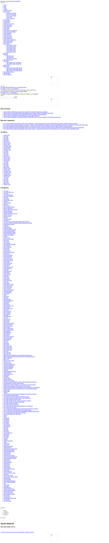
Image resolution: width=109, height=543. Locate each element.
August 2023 (7, 176)
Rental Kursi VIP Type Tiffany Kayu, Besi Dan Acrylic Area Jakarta (20, 384)
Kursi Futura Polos (8, 255)
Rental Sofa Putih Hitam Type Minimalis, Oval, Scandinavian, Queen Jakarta (22, 387)
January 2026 (7, 144)
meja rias (6, 342)
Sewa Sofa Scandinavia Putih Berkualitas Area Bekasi (16, 124)
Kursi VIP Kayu (7, 288)
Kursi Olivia (6, 265)
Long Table (6, 293)
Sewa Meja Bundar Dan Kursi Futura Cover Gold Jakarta (17, 398)
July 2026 (6, 136)
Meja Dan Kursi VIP (8, 305)
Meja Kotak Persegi (8, 324)
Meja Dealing (7, 307)
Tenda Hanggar (7, 452)
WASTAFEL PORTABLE (10, 498)
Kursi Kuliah (7, 261)
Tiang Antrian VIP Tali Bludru (11, 477)
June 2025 (6, 152)
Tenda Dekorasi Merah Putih (10, 448)
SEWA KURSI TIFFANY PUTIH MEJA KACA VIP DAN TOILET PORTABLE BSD (58, 128)
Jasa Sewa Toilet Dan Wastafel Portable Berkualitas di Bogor (18, 223)
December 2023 (7, 171)
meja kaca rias (7, 319)
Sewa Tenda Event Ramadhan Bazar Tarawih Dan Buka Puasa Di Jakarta (21, 408)
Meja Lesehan (7, 327)
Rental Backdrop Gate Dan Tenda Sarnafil (13, 383)
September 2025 (7, 149)
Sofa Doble (6, 419)
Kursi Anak (6, 241)
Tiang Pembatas (7, 479)
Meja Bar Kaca (7, 299)
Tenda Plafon (7, 463)
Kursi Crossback (7, 247)
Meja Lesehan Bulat (8, 328)
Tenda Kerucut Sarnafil (9, 455)
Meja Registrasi (7, 339)
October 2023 (7, 173)
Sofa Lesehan (7, 424)
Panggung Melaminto (9, 366)
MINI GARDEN (8, 358)
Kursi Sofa (6, 276)
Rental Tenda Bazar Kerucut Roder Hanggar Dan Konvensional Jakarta (20, 388)
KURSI (5, 236)
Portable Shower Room (9, 380)
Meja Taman (6, 344)
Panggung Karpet (8, 363)
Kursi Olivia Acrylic (8, 267)
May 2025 (6, 153)
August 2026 (7, 135)
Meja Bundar (7, 304)
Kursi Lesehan (7, 264)
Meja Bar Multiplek (8, 300)
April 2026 (6, 140)
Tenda (5, 442)
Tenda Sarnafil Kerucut (9, 468)
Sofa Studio (6, 435)
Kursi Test (6, 281)
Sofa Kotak (6, 423)
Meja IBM (6, 315)
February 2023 (7, 184)
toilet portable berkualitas (9, 490)
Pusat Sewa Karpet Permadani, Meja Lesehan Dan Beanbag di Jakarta (20, 382)
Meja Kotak (6, 321)
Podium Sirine (7, 378)
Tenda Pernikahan (8, 462)
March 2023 (6, 183)
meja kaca (6, 317)
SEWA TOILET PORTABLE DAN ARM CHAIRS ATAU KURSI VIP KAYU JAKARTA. (26, 111)
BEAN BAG (7, 205)
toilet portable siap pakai (9, 494)
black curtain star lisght (9, 207)
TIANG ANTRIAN (8, 475)
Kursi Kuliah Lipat (8, 263)
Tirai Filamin (7, 485)
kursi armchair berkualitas (10, 244)
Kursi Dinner (7, 248)
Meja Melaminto (7, 332)
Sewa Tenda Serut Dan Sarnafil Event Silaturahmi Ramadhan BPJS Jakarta (21, 411)
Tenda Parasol (7, 459)
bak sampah (6, 199)
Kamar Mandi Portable (9, 224)
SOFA (5, 416)
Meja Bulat (6, 303)
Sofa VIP (6, 438)
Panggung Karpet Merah (9, 364)
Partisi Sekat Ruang (8, 374)
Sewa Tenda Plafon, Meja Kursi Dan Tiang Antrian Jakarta (17, 410)
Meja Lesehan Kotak (8, 329)
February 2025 (7, 157)
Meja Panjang (7, 334)
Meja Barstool (7, 301)
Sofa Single (6, 434)
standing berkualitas (8, 440)
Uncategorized (7, 497)
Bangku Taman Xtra (8, 200)
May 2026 (6, 139)
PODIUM (6, 376)
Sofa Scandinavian (8, 432)
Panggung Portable (8, 368)
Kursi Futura (6, 253)
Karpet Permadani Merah (9, 232)
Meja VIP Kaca (7, 352)
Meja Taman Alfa (8, 347)
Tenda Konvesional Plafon (10, 458)
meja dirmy (6, 309)
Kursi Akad (6, 240)
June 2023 (6, 179)
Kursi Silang (6, 275)
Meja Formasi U (7, 311)
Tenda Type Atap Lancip (9, 473)
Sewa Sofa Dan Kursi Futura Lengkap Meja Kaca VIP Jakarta (18, 406)
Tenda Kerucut (7, 454)
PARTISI (6, 370)
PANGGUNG (7, 362)
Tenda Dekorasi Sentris (9, 451)
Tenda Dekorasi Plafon (9, 450)
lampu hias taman (8, 291)
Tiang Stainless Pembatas (9, 481)
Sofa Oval (6, 427)
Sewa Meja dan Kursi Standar (11, 403)
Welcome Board (7, 501)
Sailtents (5, 392)
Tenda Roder (7, 466)
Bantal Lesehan (7, 203)
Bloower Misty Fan (8, 208)
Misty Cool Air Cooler (9, 360)
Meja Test (6, 351)
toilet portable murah (8, 493)
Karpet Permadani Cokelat (10, 229)
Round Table (7, 390)
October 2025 (7, 148)
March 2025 (6, 156)
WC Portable (7, 499)
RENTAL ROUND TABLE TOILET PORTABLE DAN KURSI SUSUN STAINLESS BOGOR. (60, 127)
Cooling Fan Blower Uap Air (10, 213)
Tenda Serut (6, 470)
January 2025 (7, 159)
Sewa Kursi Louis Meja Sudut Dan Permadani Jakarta (16, 396)
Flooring (6, 217)
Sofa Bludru (6, 418)
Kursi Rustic (6, 272)
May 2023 (6, 180)
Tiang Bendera (7, 478)
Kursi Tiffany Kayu (8, 285)
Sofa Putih (6, 430)
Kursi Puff (6, 269)
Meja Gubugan (7, 312)
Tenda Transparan (8, 471)
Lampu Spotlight (7, 292)
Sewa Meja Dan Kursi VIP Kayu (11, 404)
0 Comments (15, 88)
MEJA (5, 295)
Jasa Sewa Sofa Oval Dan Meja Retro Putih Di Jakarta (16, 221)
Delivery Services (8, 215)
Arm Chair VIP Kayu (9, 196)
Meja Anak (6, 296)
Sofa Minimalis (7, 426)
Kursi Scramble (7, 273)
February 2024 (7, 168)
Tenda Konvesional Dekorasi (10, 456)
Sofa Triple (6, 436)
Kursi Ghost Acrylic (8, 259)
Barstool (5, 204)
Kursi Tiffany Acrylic (9, 284)
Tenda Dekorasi (7, 447)
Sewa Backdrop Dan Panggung (11, 395)
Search (2, 95)
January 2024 (7, 169)
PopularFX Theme (29, 532)
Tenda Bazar (6, 443)
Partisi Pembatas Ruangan (10, 371)
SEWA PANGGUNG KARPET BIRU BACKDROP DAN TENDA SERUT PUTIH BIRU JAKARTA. (29, 113)
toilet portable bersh (8, 491)
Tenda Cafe (6, 444)
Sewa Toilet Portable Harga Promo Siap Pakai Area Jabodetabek (19, 123)
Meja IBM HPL (7, 316)
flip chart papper (7, 216)
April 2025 (6, 155)
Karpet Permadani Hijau (9, 231)
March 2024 (6, 167)
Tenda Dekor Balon (8, 446)
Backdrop (6, 197)
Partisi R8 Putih (7, 372)
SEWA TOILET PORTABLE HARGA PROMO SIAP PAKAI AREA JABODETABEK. (25, 114)
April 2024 (6, 165)
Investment (6, 220)
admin (3, 88)
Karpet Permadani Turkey (10, 233)
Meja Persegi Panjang (9, 336)
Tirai (5, 483)
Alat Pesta (6, 193)
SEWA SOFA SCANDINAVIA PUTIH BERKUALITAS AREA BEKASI (21, 116)
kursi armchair (7, 243)
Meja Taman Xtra (8, 350)
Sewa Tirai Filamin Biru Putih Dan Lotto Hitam (15, 412)
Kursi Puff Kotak (8, 271)
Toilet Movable (7, 487)
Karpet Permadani (8, 228)
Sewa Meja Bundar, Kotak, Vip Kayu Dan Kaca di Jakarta (17, 400)
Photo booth (6, 375)
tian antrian (6, 474)
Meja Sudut (6, 343)
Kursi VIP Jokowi (8, 287)
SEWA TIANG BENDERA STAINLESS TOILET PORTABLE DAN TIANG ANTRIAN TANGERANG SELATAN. (32, 117)
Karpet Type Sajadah (8, 235)
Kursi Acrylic (7, 237)
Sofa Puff (6, 428)
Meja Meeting (7, 331)
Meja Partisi (6, 335)
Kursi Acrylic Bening (9, 239)
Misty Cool (6, 359)
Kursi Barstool (7, 245)
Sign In (5, 415)
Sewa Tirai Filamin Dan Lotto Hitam (12, 414)
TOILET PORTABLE (9, 489)
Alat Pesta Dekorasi (8, 195)
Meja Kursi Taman (8, 325)
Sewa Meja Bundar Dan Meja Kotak (12, 399)
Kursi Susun (6, 277)
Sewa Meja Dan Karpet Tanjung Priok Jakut (14, 402)
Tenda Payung (7, 460)
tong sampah (6, 495)
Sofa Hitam (6, 422)
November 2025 (7, 147)
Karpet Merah (7, 227)
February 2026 (7, 143)
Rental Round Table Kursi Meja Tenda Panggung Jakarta (17, 386)
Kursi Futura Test (8, 257)
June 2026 (6, 137)
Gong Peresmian (7, 219)
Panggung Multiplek (8, 367)
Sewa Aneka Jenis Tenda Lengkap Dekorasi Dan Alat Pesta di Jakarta (20, 394)
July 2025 (6, 151)
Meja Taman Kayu (8, 348)
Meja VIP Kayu (7, 354)
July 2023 (6, 178)
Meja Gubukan (7, 313)
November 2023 (7, 172)
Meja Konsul (7, 320)
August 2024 (7, 160)
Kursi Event (6, 249)
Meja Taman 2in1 (8, 346)
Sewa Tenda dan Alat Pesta (10, 407)
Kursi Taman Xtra (8, 280)
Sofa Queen (6, 431)
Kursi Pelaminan (7, 268)
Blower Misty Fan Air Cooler (10, 209)
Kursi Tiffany (7, 283)
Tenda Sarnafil (7, 467)
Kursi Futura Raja (8, 256)
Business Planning (8, 211)
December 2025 (7, 145)
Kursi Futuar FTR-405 (9, 252)
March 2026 (6, 141)
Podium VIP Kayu (8, 379)
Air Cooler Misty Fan (9, 192)
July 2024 (6, 161)
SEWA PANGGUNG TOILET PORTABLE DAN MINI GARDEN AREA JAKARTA (56, 123)
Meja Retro (6, 340)
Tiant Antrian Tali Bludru (9, 482)
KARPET (6, 225)
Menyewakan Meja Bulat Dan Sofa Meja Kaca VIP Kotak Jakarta (19, 356)
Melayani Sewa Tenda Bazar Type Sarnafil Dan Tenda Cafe (18, 355)
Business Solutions (8, 212)
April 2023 (6, 182)
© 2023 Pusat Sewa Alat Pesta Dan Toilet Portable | (13, 532)
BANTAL (6, 201)
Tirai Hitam (6, 486)
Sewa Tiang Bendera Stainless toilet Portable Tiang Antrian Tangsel (19, 127)
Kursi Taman (7, 279)
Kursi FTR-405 (7, 251)
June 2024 (6, 163)
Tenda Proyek (7, 464)
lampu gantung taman (9, 289)
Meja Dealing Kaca (8, 308)
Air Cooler (6, 190)
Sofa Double (6, 420)
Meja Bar (6, 297)
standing (5, 439)
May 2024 (6, 164)
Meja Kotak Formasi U (9, 323)
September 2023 (7, 175)
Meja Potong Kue (8, 338)
